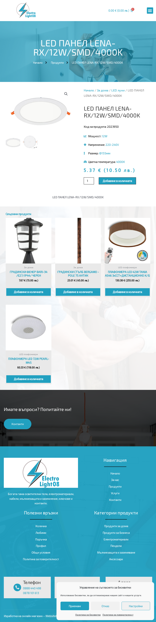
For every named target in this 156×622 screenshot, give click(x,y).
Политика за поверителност (118, 614)
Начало (89, 90)
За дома (102, 90)
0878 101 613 (31, 593)
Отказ (105, 606)
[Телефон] (17, 587)
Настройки (136, 606)
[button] (150, 10)
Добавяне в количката (117, 180)
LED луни (118, 90)
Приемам (75, 606)
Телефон (32, 582)
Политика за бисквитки (88, 614)
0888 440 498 (32, 588)
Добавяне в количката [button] (28, 292)
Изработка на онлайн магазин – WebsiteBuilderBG (36, 616)
